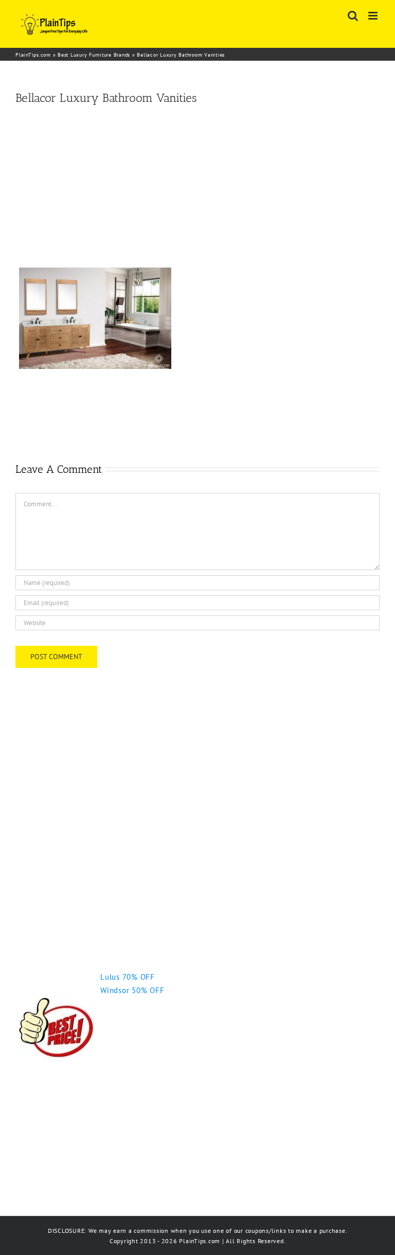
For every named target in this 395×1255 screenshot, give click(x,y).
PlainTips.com (33, 54)
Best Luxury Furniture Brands (94, 54)
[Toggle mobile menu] (374, 15)
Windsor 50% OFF (132, 990)
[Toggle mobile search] (353, 15)
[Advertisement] (197, 187)
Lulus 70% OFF (127, 977)
